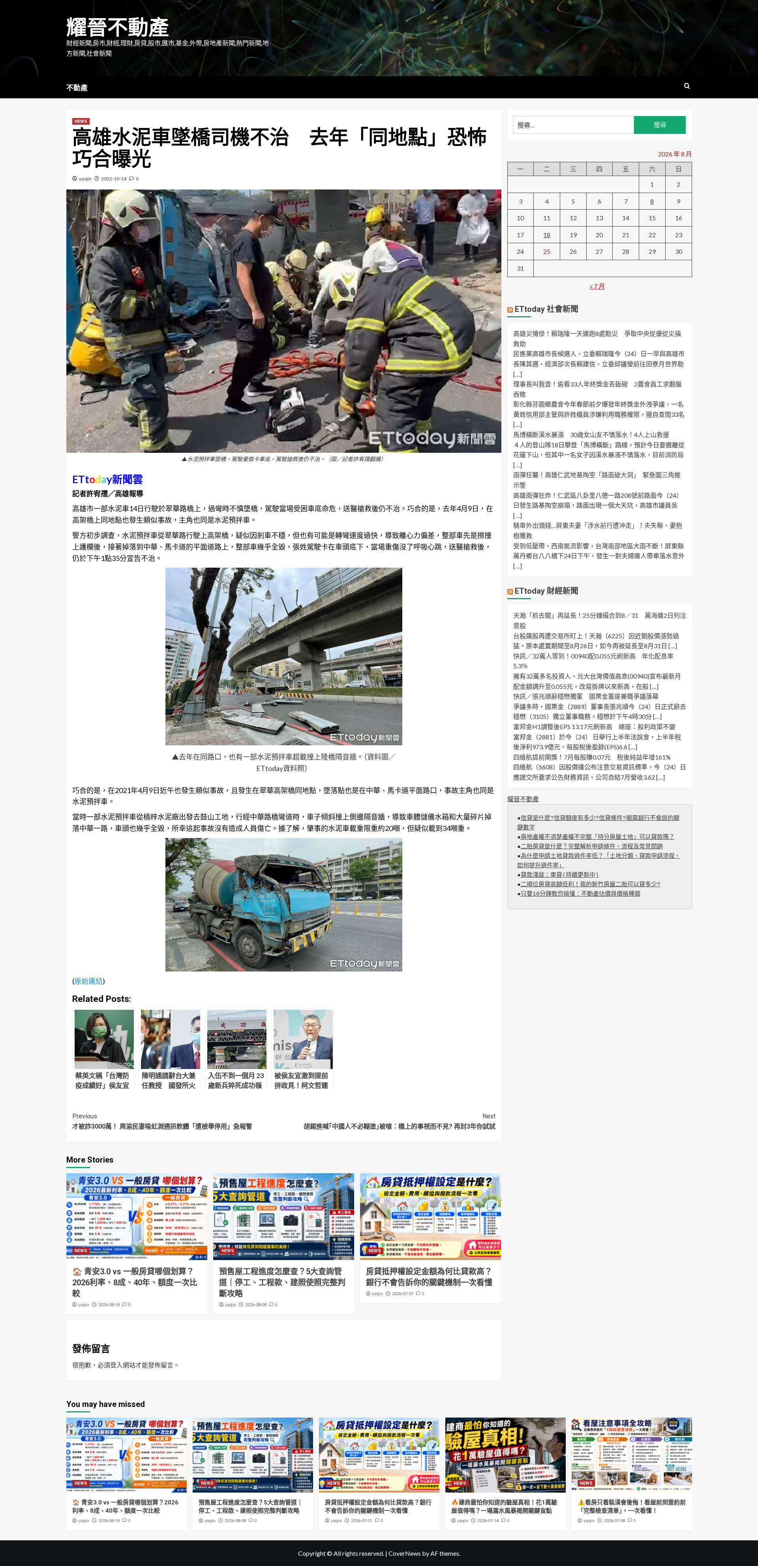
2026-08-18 (109, 1304)
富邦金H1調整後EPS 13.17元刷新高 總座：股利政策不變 (594, 726)
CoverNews (404, 1553)
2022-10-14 (113, 179)
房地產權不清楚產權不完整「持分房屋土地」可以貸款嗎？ (598, 837)
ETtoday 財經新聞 (546, 591)
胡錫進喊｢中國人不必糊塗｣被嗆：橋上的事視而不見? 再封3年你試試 (399, 1121)
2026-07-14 (488, 1520)
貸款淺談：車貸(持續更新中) (560, 875)
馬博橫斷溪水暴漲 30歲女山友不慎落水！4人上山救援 (591, 434)
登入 (116, 1365)
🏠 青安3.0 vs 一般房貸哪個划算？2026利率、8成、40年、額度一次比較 (134, 1282)
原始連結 (88, 981)
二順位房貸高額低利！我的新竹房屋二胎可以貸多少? (590, 884)
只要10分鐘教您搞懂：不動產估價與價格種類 (580, 894)
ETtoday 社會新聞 (546, 309)
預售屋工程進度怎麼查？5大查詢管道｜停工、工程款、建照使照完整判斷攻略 (282, 1282)
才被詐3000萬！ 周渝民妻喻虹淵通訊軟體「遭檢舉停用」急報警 (162, 1121)
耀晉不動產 (117, 28)
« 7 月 (597, 286)
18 (546, 234)
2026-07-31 (402, 1293)
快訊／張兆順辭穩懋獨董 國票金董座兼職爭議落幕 (586, 696)
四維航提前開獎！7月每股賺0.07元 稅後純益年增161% (592, 757)
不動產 (77, 88)
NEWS (81, 121)
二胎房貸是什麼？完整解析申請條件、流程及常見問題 (592, 847)
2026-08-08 (255, 1304)
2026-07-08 (614, 1520)
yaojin (85, 179)
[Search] (687, 86)
